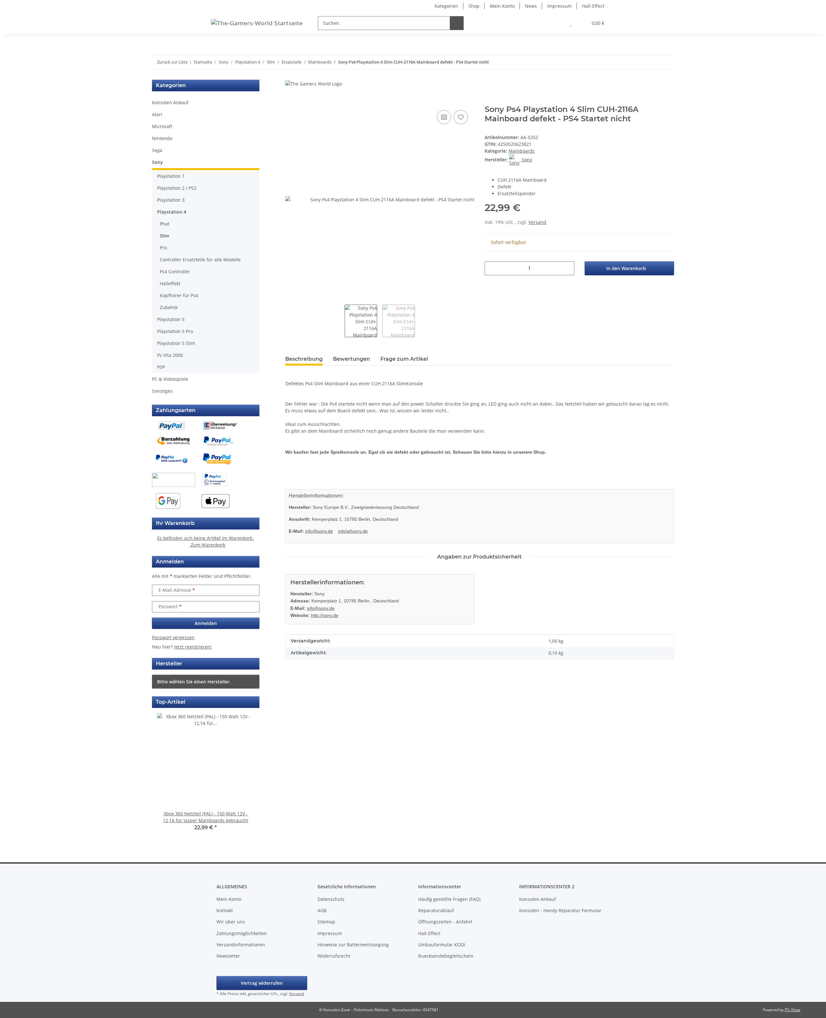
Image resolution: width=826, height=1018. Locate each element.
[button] (558, 23)
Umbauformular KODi (441, 945)
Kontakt (225, 910)
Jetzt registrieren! (193, 647)
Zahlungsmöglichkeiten (242, 933)
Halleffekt (170, 283)
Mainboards (522, 151)
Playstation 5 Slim (176, 343)
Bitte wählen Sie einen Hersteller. (194, 682)
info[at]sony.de (353, 531)
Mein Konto (502, 6)
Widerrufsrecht (333, 956)
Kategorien (446, 6)
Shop (473, 6)
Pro (163, 248)
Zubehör (169, 307)
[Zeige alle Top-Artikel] (254, 702)
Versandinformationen (241, 945)
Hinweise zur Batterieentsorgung (353, 945)
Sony (157, 162)
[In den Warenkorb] (290, 101)
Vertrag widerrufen (262, 983)
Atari (157, 114)
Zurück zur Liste (172, 62)
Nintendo (162, 138)
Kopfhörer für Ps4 (179, 295)
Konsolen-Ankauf (537, 899)
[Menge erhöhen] (567, 268)
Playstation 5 (171, 319)
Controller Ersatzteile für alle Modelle (200, 260)
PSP (161, 367)
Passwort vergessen (173, 637)
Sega (157, 150)
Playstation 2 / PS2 (176, 188)
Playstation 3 (171, 200)
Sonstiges (162, 391)
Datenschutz (331, 899)
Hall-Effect (593, 6)
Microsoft (162, 126)
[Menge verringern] (492, 268)
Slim (164, 236)
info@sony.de (319, 531)
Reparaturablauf (436, 910)
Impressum (559, 6)
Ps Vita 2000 (170, 355)
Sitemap (326, 922)
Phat (164, 224)
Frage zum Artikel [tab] (404, 359)
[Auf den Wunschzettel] (461, 117)
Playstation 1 (171, 176)
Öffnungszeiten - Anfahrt (445, 922)
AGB (322, 910)
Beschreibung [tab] (304, 359)
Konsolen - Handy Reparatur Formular (560, 910)
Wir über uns (231, 922)
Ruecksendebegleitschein (445, 956)
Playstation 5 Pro (175, 331)
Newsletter (228, 956)
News (531, 6)
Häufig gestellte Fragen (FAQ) (449, 899)
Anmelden (206, 623)
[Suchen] (457, 23)
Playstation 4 (171, 212)
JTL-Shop (792, 1010)
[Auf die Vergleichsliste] (444, 117)
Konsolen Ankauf (170, 102)
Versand (537, 222)
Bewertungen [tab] (351, 359)
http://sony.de (324, 615)
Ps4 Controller (175, 271)
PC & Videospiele (170, 379)
